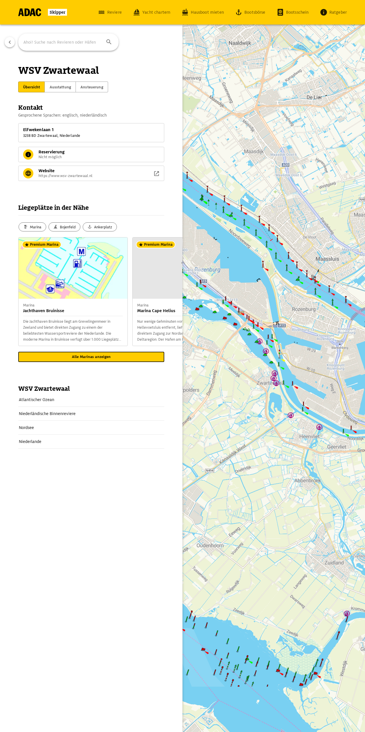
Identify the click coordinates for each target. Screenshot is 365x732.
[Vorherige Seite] (10, 42)
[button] (109, 42)
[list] (91, 421)
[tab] (31, 87)
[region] (182, 366)
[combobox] (68, 42)
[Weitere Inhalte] (171, 291)
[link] (91, 399)
